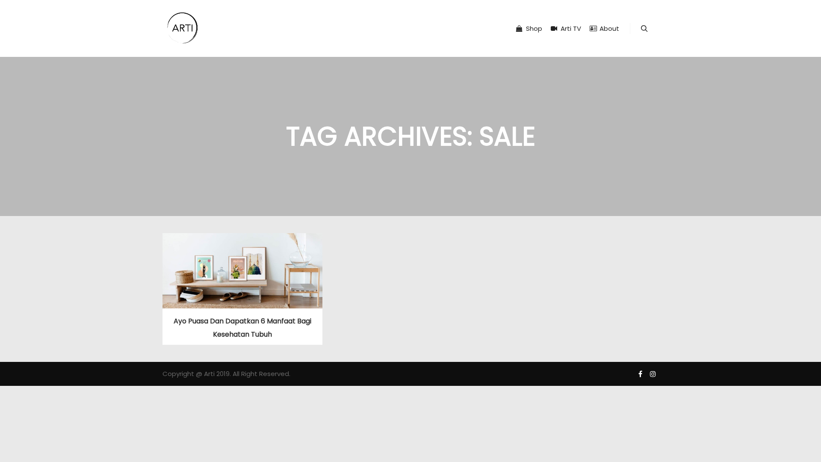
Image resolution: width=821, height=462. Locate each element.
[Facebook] (640, 373)
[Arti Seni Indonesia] (182, 28)
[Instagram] (653, 373)
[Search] (644, 28)
